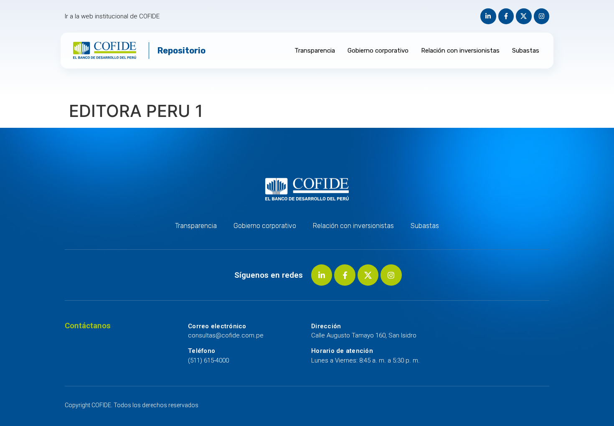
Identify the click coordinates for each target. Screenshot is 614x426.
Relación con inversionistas (460, 50)
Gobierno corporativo (378, 50)
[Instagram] (542, 16)
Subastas (525, 50)
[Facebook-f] (506, 16)
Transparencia (314, 50)
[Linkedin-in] (488, 16)
